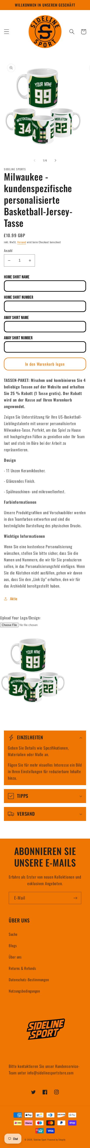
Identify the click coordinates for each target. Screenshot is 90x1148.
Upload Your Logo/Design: (20, 618)
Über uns (15, 957)
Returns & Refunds (22, 968)
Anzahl (8, 250)
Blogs (13, 945)
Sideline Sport (40, 1139)
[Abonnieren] (75, 898)
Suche (13, 934)
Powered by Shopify (56, 1139)
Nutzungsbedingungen (24, 991)
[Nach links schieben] (34, 160)
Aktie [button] (13, 598)
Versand (21, 242)
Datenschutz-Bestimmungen (29, 979)
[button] (6, 32)
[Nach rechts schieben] (55, 160)
